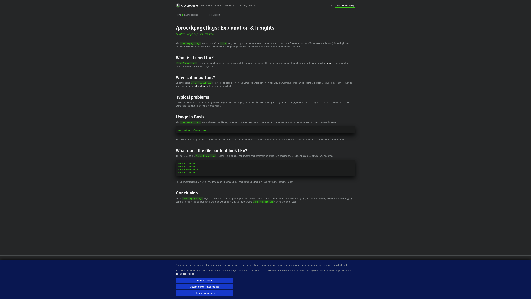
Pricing (252, 5)
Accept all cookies (205, 280)
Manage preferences (205, 293)
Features (218, 5)
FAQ (245, 5)
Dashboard (206, 5)
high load (200, 86)
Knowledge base (233, 5)
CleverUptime (189, 5)
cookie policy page (185, 273)
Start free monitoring (345, 5)
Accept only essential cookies (204, 286)
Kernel (329, 63)
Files (203, 15)
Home (178, 15)
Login (331, 5)
